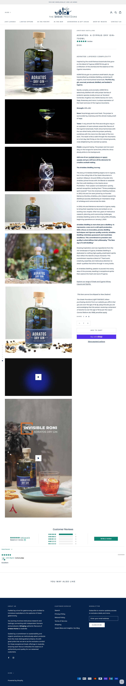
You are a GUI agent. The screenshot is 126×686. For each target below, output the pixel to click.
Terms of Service (61, 621)
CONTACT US (116, 21)
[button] (82, 41)
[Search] (116, 12)
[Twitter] (86, 316)
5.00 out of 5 (25, 538)
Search (57, 610)
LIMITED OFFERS (26, 21)
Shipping (58, 624)
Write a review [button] (106, 539)
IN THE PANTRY (43, 21)
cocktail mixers (94, 157)
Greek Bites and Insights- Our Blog (67, 628)
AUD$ (7, 12)
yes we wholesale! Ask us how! (63, 2)
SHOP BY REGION (100, 21)
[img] (6, 555)
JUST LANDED (10, 21)
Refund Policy (60, 617)
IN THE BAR (58, 21)
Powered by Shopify (15, 680)
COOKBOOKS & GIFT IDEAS (78, 21)
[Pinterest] (88, 316)
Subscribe (97, 625)
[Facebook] (83, 316)
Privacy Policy (60, 614)
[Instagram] (13, 657)
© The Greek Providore (18, 677)
